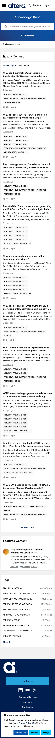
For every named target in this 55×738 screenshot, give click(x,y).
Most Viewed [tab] (24, 65)
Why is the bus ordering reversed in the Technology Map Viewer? (23, 257)
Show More (29, 527)
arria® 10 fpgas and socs (16, 615)
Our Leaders (27, 707)
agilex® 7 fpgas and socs (16, 609)
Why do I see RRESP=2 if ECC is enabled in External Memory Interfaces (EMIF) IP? (25, 116)
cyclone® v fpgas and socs (18, 631)
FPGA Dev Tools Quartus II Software (17, 599)
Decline (34, 732)
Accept (46, 732)
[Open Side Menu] (4, 5)
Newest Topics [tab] (9, 65)
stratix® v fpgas (11, 620)
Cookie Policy (25, 723)
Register (37, 5)
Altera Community (12, 44)
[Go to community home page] (17, 5)
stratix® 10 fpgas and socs (17, 604)
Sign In (47, 5)
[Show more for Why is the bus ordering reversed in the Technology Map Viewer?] (30, 293)
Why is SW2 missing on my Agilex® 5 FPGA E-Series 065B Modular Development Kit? (27, 486)
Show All (7, 642)
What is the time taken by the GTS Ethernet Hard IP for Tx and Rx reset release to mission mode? (26, 445)
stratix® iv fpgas (12, 636)
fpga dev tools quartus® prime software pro (20, 593)
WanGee (14, 566)
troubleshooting (12, 588)
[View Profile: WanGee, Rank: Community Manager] (6, 552)
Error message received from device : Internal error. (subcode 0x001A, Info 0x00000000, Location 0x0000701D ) (26, 166)
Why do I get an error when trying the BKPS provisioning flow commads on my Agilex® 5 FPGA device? (26, 308)
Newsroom (27, 702)
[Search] (29, 5)
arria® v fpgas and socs (16, 625)
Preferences (20, 732)
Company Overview (27, 697)
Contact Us (27, 681)
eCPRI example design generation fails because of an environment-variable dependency (27, 395)
